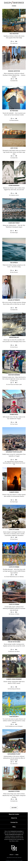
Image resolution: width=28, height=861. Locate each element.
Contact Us (14, 822)
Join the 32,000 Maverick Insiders (13, 834)
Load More (14, 807)
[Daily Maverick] (14, 2)
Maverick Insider (14, 814)
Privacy (11, 854)
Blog (14, 827)
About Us (14, 818)
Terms (16, 854)
